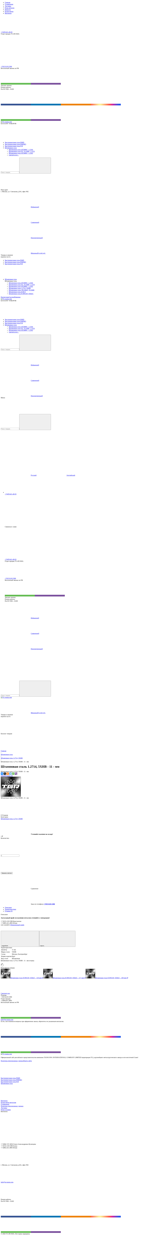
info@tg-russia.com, (7, 1182)
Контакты (4, 1101)
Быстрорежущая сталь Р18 (10, 1082)
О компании (5, 1104)
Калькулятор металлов (8, 1102)
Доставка (4, 1108)
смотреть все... (14, 155)
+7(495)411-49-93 (6, 32)
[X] (5, 773)
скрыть (42, 945)
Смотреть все (5, 993)
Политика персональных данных (12, 1061)
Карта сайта (28, 1061)
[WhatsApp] (13, 773)
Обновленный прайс (17, 925)
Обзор (3, 776)
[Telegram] (10, 773)
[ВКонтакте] (2, 773)
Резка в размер (6, 1110)
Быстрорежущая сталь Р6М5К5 (11, 1080)
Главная (3, 751)
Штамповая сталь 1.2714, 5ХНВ (12, 758)
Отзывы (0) (9, 776)
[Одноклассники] (7, 773)
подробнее (5, 945)
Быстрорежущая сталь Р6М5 (10, 1078)
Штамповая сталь (7, 754)
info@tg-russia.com (7, 1019)
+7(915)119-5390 (6, 66)
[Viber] (16, 773)
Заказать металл (7, 873)
